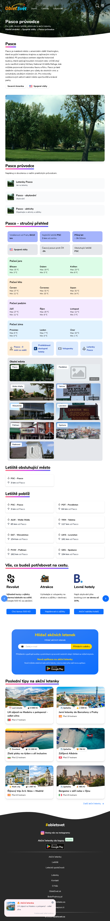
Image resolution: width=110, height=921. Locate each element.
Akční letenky (55, 856)
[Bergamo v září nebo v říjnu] (81, 776)
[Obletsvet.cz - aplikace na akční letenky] (55, 668)
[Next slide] (105, 598)
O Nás (55, 885)
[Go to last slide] (4, 598)
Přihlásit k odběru (81, 646)
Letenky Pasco (91, 348)
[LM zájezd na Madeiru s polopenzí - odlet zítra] (29, 697)
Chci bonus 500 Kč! (21, 611)
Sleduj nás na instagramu (57, 832)
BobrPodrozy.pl (55, 896)
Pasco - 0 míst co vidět (20, 348)
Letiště (55, 862)
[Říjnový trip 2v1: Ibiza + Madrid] (29, 776)
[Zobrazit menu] (102, 5)
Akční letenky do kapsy (55, 840)
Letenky (45, 8)
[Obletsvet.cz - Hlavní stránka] (16, 5)
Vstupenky (68, 348)
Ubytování (58, 8)
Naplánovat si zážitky (55, 611)
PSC (59, 235)
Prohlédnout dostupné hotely (44, 348)
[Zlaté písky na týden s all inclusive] (29, 739)
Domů (34, 8)
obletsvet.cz (59, 916)
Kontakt (55, 880)
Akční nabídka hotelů (89, 611)
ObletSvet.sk (55, 891)
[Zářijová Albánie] (81, 739)
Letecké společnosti (55, 867)
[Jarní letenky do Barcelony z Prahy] (81, 697)
